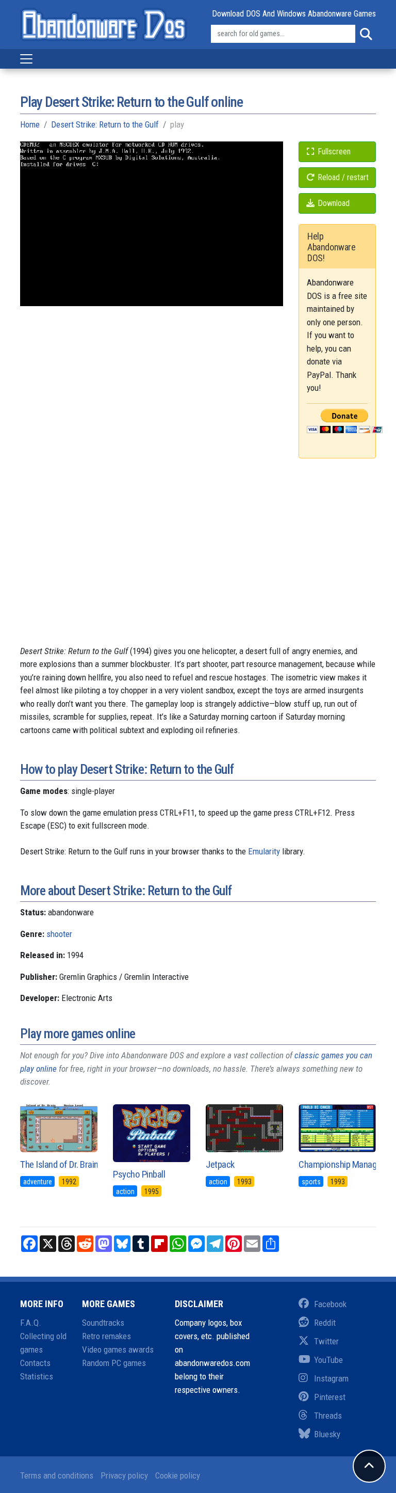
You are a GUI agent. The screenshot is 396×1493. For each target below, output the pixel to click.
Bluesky (327, 1434)
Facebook (330, 1304)
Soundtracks (103, 1322)
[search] (365, 34)
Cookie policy (177, 1475)
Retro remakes (106, 1336)
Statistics (36, 1376)
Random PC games (114, 1363)
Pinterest (329, 1397)
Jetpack (220, 1164)
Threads (328, 1415)
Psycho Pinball (139, 1174)
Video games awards (118, 1349)
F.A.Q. (30, 1322)
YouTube (328, 1360)
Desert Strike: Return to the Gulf (105, 124)
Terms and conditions (56, 1475)
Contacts (35, 1363)
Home (30, 124)
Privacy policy (124, 1475)
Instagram (331, 1378)
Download (333, 203)
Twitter (326, 1341)
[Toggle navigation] (26, 59)
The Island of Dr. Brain (59, 1164)
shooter (59, 934)
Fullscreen (333, 151)
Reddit (325, 1322)
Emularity (264, 851)
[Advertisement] (198, 572)
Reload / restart (342, 177)
